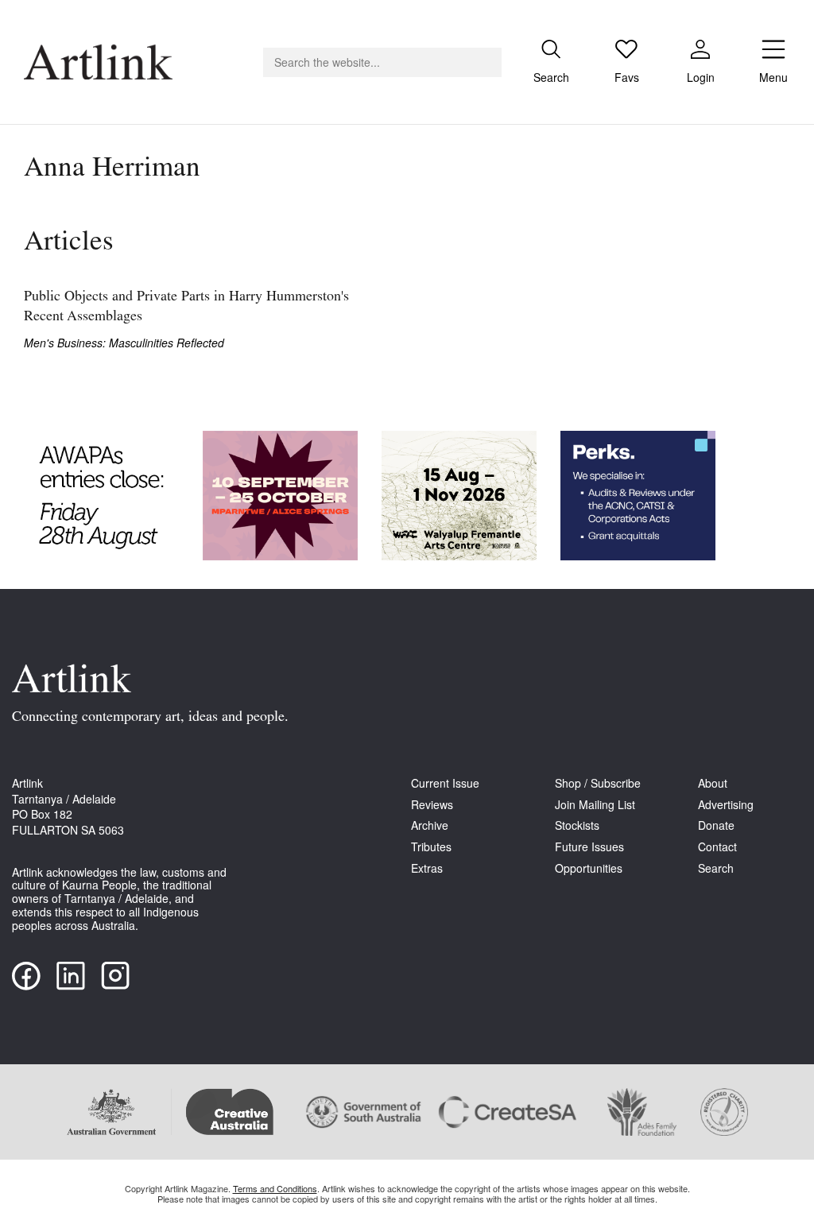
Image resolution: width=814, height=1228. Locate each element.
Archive (429, 825)
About (712, 783)
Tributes (431, 846)
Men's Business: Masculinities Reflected (124, 343)
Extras (427, 868)
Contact (717, 846)
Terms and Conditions (275, 1188)
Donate (716, 825)
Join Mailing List (595, 804)
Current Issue (445, 783)
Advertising (726, 804)
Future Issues (589, 846)
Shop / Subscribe (598, 783)
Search (716, 868)
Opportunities (588, 868)
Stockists (577, 825)
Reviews (432, 804)
